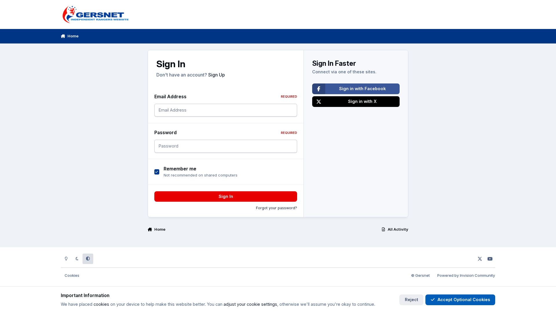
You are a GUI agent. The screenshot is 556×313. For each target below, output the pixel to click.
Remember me (180, 169)
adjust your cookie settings (250, 304)
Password (225, 132)
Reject (411, 299)
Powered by (466, 275)
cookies (101, 304)
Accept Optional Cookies (464, 299)
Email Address (225, 96)
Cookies (72, 275)
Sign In (226, 196)
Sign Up (216, 75)
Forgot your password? (276, 208)
